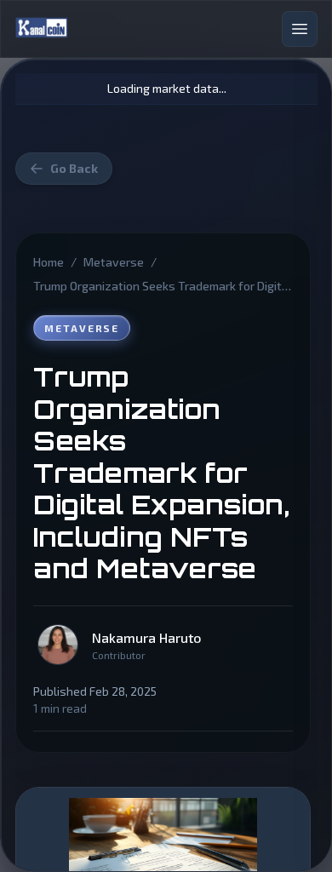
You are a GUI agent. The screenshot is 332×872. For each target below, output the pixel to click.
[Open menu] (300, 29)
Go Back (74, 168)
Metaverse (113, 262)
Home (48, 262)
